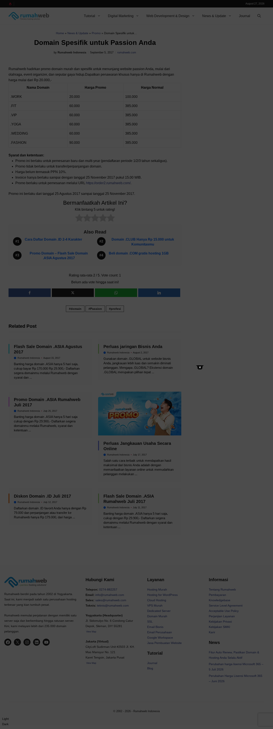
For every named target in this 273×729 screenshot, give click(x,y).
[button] (5, 721)
